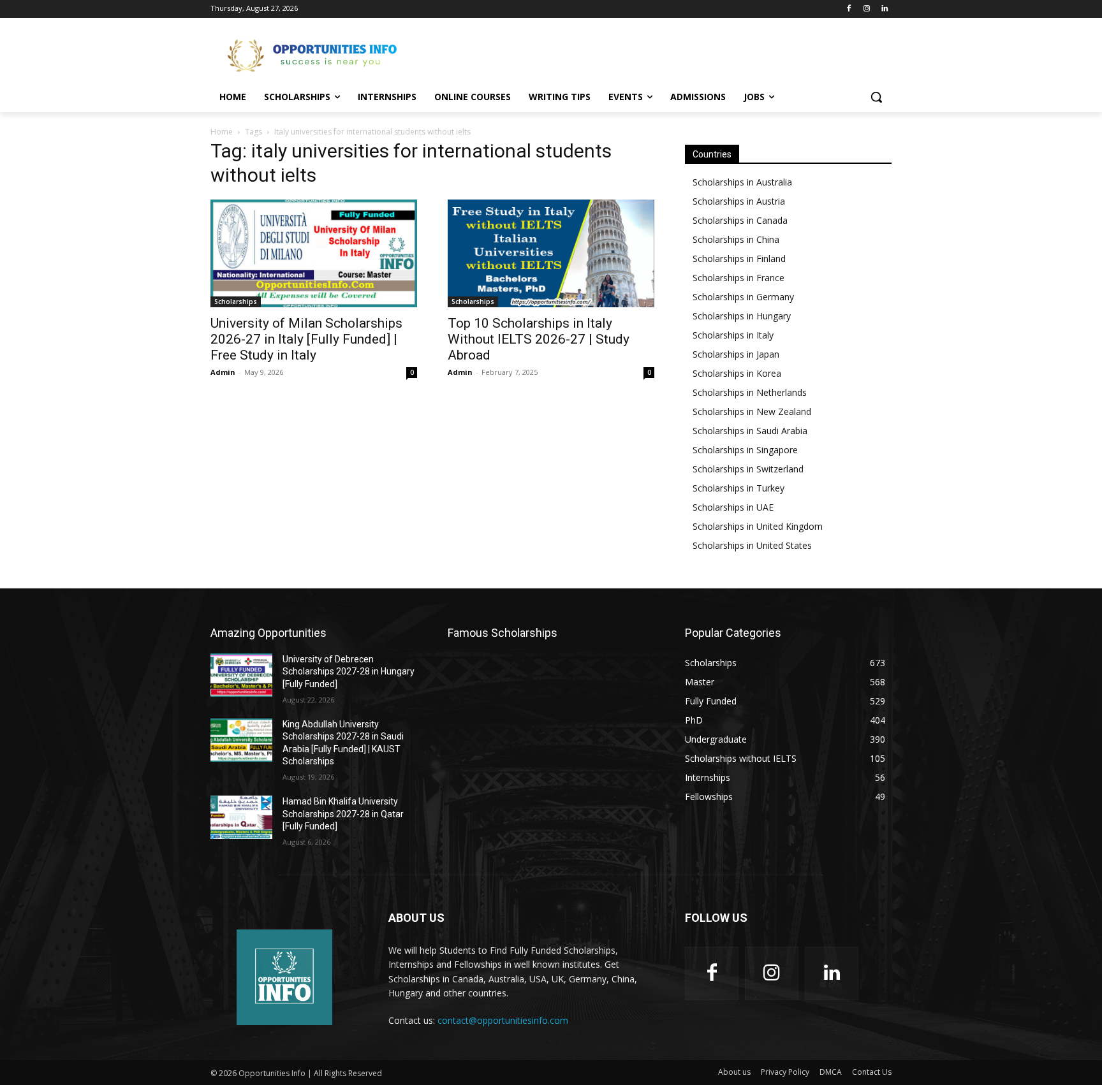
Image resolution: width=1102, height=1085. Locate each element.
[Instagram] (866, 9)
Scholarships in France (738, 278)
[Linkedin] (884, 9)
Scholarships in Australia (742, 182)
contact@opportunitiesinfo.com (502, 1020)
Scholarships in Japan (736, 354)
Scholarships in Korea (737, 373)
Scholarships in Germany (743, 297)
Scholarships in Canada (740, 220)
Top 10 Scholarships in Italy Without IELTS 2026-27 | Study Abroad (538, 339)
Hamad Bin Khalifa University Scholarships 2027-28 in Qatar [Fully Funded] (343, 813)
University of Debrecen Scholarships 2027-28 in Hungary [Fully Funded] (349, 671)
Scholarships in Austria (739, 201)
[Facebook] (849, 9)
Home (221, 131)
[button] (876, 97)
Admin (222, 372)
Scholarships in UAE (733, 507)
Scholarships (235, 301)
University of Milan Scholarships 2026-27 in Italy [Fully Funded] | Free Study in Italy (306, 339)
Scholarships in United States (752, 545)
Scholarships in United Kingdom (758, 526)
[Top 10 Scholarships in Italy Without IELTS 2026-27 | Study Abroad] (551, 253)
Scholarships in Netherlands (750, 392)
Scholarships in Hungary (742, 316)
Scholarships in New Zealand (752, 411)
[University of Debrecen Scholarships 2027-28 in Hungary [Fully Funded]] (241, 675)
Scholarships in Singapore (745, 450)
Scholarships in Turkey (738, 488)
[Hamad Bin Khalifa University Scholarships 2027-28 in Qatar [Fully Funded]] (241, 817)
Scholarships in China (736, 239)
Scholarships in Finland (739, 258)
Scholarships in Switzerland (748, 469)
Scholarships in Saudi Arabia (750, 431)
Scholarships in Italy (733, 335)
